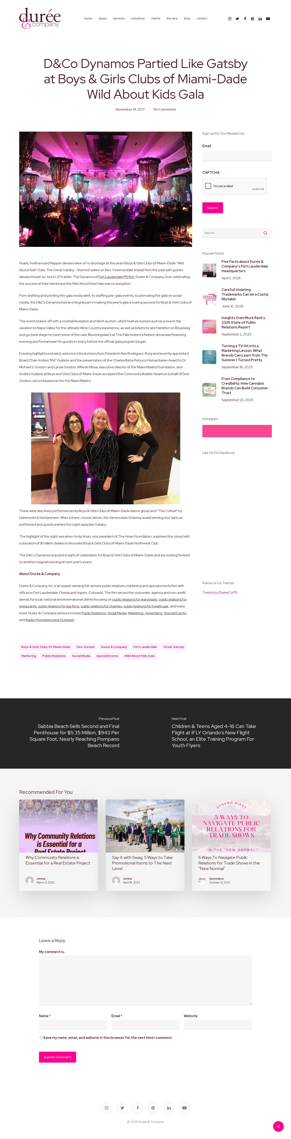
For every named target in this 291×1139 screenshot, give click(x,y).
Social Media (117, 613)
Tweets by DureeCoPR (219, 592)
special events (107, 656)
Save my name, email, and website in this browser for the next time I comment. (108, 1037)
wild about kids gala (139, 656)
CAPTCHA (210, 173)
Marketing (135, 613)
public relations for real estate (134, 599)
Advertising (153, 613)
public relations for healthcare (146, 606)
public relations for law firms (58, 606)
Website (191, 1016)
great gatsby (173, 647)
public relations (54, 656)
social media (81, 656)
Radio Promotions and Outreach (50, 620)
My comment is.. (52, 952)
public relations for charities (101, 606)
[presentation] (234, 186)
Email (206, 146)
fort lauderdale (145, 647)
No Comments (165, 109)
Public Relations (94, 613)
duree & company (114, 647)
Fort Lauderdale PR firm (116, 277)
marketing (28, 656)
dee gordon (86, 647)
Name (45, 1016)
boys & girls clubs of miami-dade (45, 647)
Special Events (175, 613)
